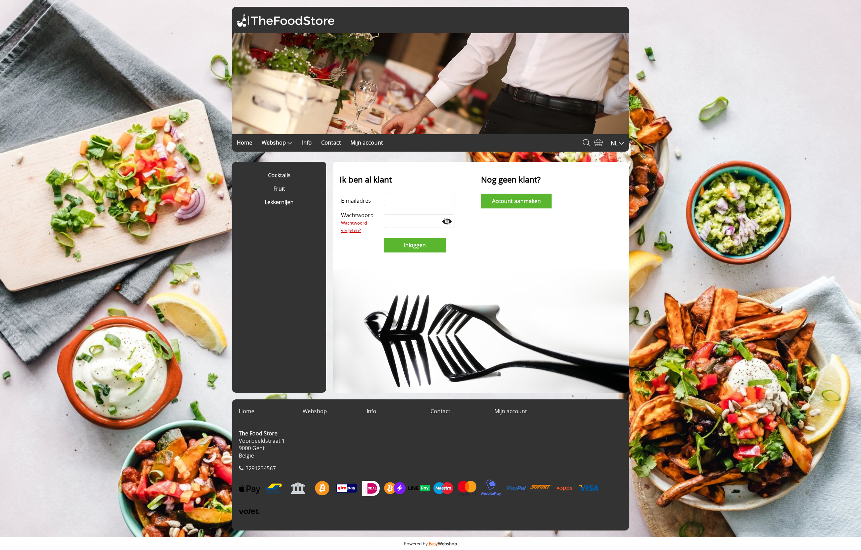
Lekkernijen (279, 202)
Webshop (274, 142)
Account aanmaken (516, 201)
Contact (331, 142)
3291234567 (261, 468)
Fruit (279, 188)
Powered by (430, 544)
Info (307, 142)
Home (244, 142)
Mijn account (366, 142)
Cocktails (279, 175)
